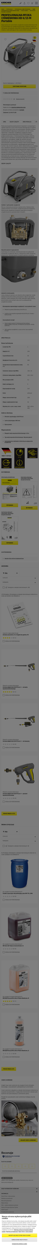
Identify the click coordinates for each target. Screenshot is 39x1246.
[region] (19, 1230)
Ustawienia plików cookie (19, 1244)
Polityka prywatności (12, 1231)
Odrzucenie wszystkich (19, 1240)
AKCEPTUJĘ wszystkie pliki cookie (19, 1235)
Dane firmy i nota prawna (26, 1231)
